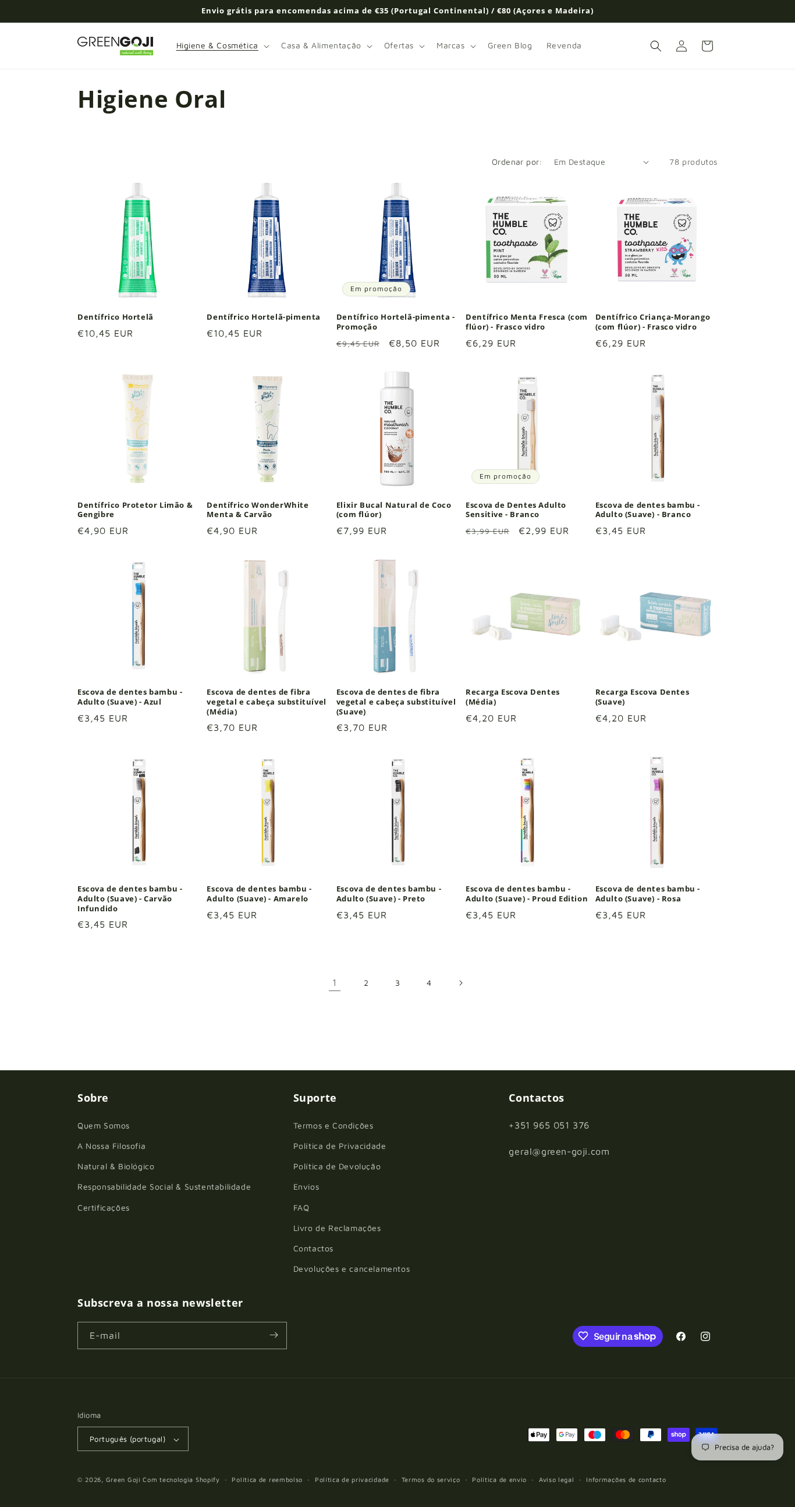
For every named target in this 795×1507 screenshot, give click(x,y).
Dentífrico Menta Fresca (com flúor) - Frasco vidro (527, 322)
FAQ (301, 1207)
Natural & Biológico (115, 1166)
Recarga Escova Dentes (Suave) (642, 696)
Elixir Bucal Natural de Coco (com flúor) (394, 509)
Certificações (103, 1207)
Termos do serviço (431, 1479)
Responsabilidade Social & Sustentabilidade (164, 1186)
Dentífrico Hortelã (115, 318)
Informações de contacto (626, 1479)
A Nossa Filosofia (111, 1145)
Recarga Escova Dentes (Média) (513, 696)
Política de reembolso (267, 1479)
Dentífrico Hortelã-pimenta (264, 318)
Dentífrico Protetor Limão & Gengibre (135, 509)
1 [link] (334, 982)
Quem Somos (103, 1125)
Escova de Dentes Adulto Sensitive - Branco (516, 509)
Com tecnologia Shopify (181, 1480)
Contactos (313, 1248)
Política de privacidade (352, 1479)
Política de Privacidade (339, 1145)
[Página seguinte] (460, 983)
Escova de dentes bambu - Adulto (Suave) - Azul (129, 696)
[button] (221, 45)
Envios (306, 1186)
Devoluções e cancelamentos (351, 1268)
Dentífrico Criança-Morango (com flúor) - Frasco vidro (653, 322)
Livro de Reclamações (337, 1227)
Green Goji (123, 1480)
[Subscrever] (273, 1335)
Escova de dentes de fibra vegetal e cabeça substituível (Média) (266, 701)
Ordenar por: (517, 162)
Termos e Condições (333, 1125)
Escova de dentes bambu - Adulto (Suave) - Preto (388, 893)
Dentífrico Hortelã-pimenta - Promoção (395, 322)
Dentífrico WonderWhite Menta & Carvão (257, 509)
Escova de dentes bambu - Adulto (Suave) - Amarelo (259, 893)
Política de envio (499, 1479)
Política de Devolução (337, 1166)
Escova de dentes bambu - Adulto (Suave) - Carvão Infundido (129, 898)
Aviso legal (556, 1479)
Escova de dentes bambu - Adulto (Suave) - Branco (647, 509)
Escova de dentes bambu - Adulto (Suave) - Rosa (647, 893)
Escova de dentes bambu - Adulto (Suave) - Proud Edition (527, 893)
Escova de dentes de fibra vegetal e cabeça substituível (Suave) (396, 701)
